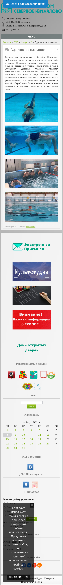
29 (7, 448)
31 (23, 448)
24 (23, 443)
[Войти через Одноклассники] (39, 565)
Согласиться (18, 577)
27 (47, 443)
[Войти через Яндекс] (34, 565)
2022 (16, 42)
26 (39, 443)
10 (23, 434)
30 (15, 448)
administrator (30, 227)
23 (15, 443)
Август (24, 42)
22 (7, 443)
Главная (7, 42)
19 (39, 439)
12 (39, 434)
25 (31, 443)
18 (31, 439)
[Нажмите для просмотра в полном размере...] (31, 121)
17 (23, 439)
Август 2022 (31, 422)
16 (15, 439)
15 (7, 439)
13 (47, 434)
